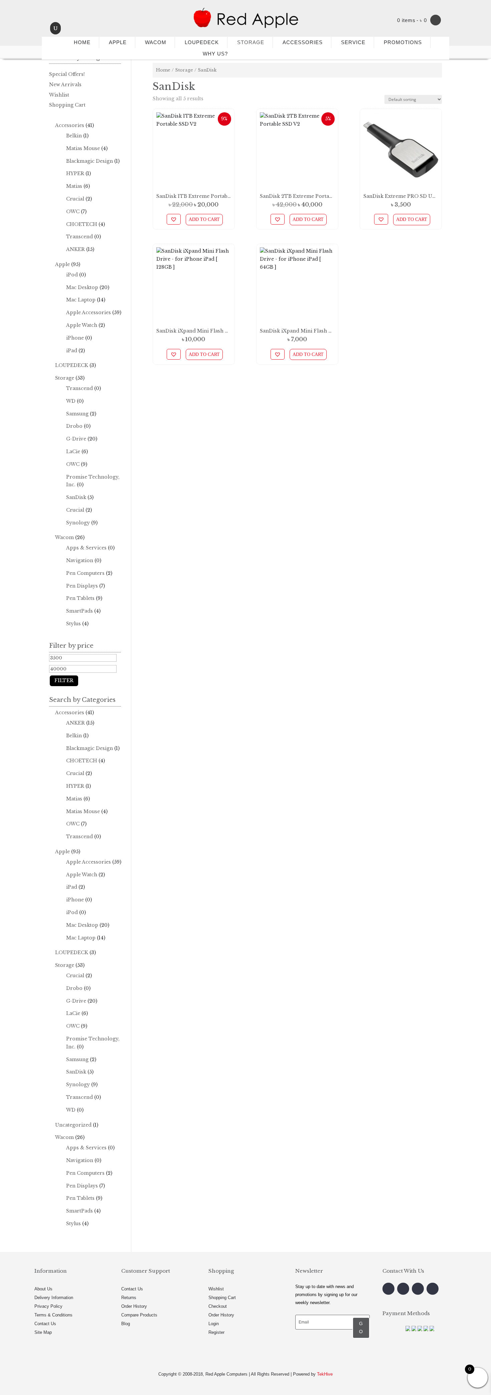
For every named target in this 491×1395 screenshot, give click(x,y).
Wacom (64, 537)
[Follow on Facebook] (388, 1289)
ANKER (75, 249)
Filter (63, 680)
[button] (174, 219)
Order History (134, 1306)
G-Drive (76, 439)
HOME (80, 42)
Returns (128, 1297)
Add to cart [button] (204, 219)
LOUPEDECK (202, 42)
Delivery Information (53, 1297)
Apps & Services (86, 548)
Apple (62, 264)
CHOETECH (81, 224)
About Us (43, 1288)
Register (216, 1332)
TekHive (325, 1374)
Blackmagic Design (89, 161)
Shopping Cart (67, 105)
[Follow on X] (403, 1289)
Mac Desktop (82, 287)
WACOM (155, 42)
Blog (125, 1323)
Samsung (77, 414)
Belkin (74, 136)
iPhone (75, 338)
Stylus (73, 624)
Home (163, 70)
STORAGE (250, 42)
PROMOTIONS (403, 42)
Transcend (79, 237)
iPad (71, 351)
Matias (74, 186)
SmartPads (79, 611)
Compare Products (139, 1314)
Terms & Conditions (53, 1314)
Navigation (79, 560)
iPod (72, 275)
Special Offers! (67, 74)
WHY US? (215, 53)
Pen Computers (85, 573)
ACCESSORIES (303, 42)
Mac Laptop (81, 300)
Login (213, 1323)
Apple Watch (81, 325)
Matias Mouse (83, 148)
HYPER (75, 173)
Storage (184, 70)
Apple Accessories (88, 312)
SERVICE (353, 42)
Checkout (217, 1306)
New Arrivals (65, 85)
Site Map (43, 1332)
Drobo (74, 426)
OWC (72, 212)
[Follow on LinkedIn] (433, 1289)
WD (70, 401)
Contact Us (45, 1323)
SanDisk (76, 497)
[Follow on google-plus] (418, 1289)
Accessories (69, 125)
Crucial (75, 199)
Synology (78, 523)
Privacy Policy (48, 1306)
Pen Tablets (80, 598)
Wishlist (59, 95)
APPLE (118, 42)
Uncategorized (73, 1125)
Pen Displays (82, 586)
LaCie (73, 452)
